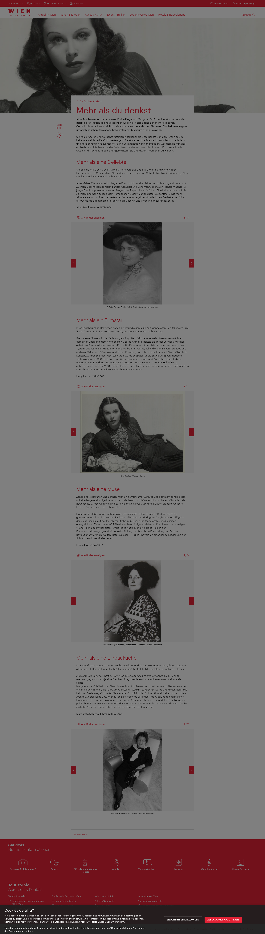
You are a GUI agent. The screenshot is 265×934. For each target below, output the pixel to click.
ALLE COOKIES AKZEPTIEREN (223, 919)
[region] (132, 919)
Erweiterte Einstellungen (183, 919)
